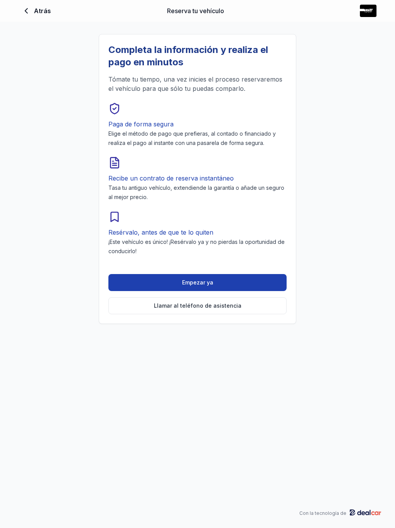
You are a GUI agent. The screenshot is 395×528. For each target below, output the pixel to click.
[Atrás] (26, 10)
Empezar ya (197, 282)
